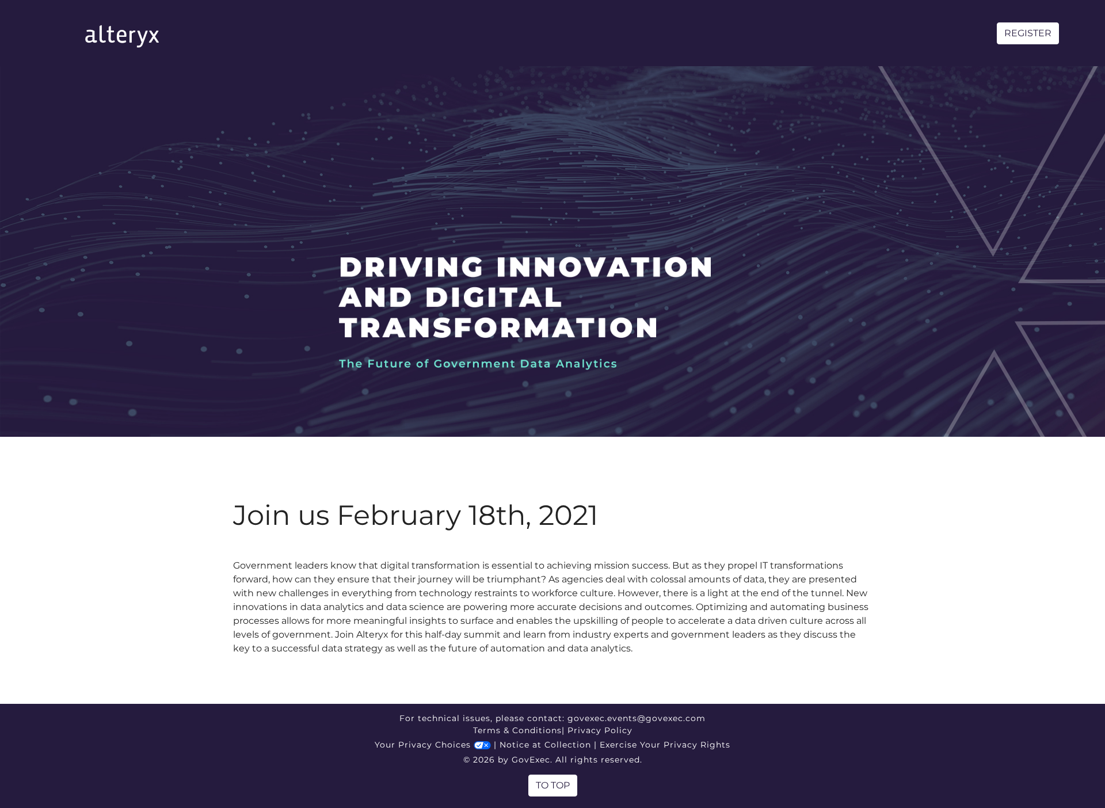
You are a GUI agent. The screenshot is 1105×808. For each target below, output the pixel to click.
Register (1027, 33)
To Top (553, 785)
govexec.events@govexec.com (636, 718)
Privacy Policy (599, 730)
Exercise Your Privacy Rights (665, 745)
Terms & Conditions (517, 730)
